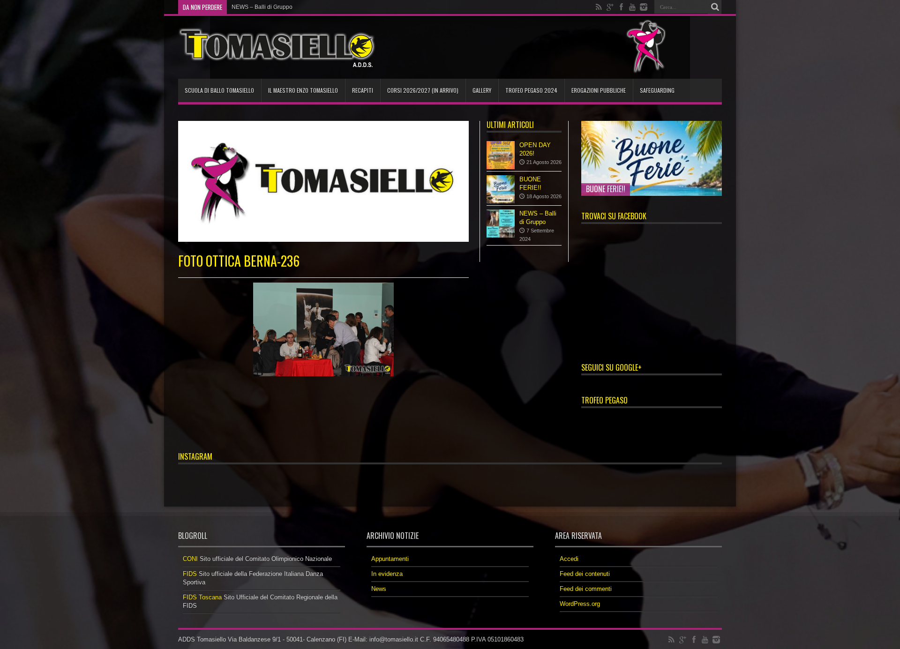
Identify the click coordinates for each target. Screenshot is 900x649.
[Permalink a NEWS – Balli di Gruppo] (501, 223)
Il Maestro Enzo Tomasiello (303, 90)
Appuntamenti (390, 558)
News (378, 588)
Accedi (569, 558)
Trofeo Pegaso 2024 (531, 90)
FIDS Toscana (202, 597)
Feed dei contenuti (585, 573)
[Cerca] (715, 7)
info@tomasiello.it (393, 639)
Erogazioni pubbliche (598, 90)
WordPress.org (580, 603)
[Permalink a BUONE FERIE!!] (501, 189)
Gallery (481, 90)
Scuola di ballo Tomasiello (219, 90)
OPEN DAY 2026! (254, 7)
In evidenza (387, 573)
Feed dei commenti (586, 588)
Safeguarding (657, 90)
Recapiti (362, 90)
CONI (190, 558)
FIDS (190, 573)
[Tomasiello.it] (276, 47)
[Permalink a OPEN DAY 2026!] (501, 155)
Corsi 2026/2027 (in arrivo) (422, 90)
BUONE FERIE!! (605, 188)
